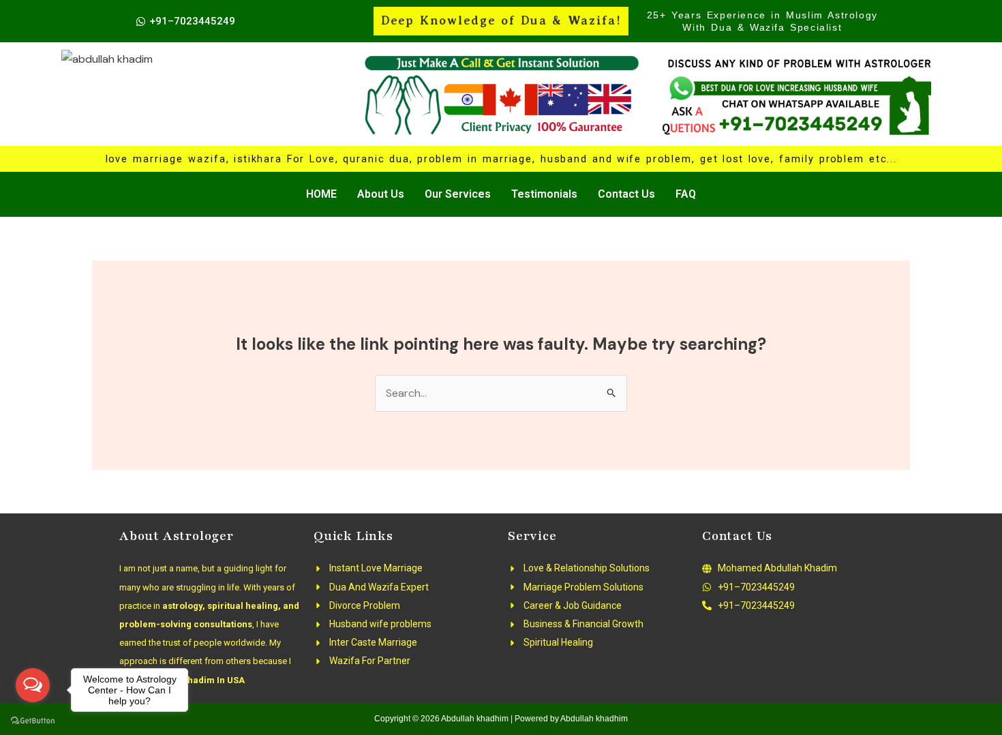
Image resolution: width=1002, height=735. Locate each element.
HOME (321, 194)
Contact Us (626, 194)
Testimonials (544, 194)
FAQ (685, 194)
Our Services (458, 194)
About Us (380, 194)
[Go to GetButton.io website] (33, 721)
